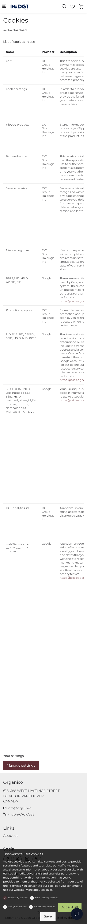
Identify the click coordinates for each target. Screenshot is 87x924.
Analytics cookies (17, 906)
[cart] (81, 6)
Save (48, 916)
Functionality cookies (46, 897)
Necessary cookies (18, 897)
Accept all (69, 907)
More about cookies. (39, 889)
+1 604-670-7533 (20, 814)
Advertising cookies (44, 906)
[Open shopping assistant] (77, 914)
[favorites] (73, 6)
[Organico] (27, 6)
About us (10, 836)
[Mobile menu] (4, 6)
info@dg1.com (19, 808)
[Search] (64, 6)
